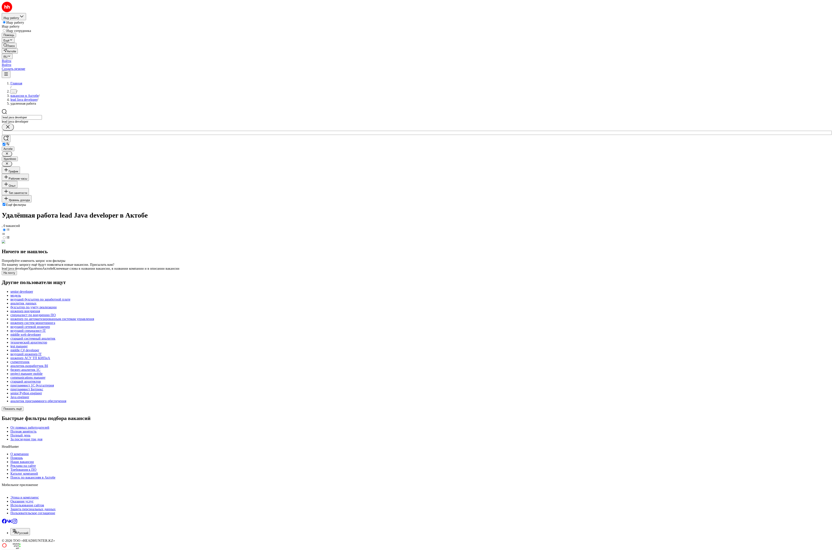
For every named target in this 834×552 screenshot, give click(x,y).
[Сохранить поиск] (6, 138)
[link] (9, 45)
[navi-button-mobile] (6, 74)
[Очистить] (8, 127)
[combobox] (22, 117)
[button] (6, 61)
